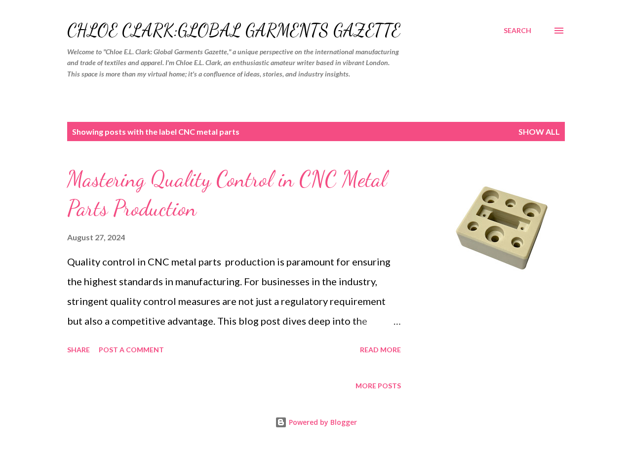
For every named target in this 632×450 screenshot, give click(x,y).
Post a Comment (131, 349)
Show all (539, 131)
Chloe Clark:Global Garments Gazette (233, 30)
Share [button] (78, 349)
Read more (380, 349)
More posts (378, 385)
